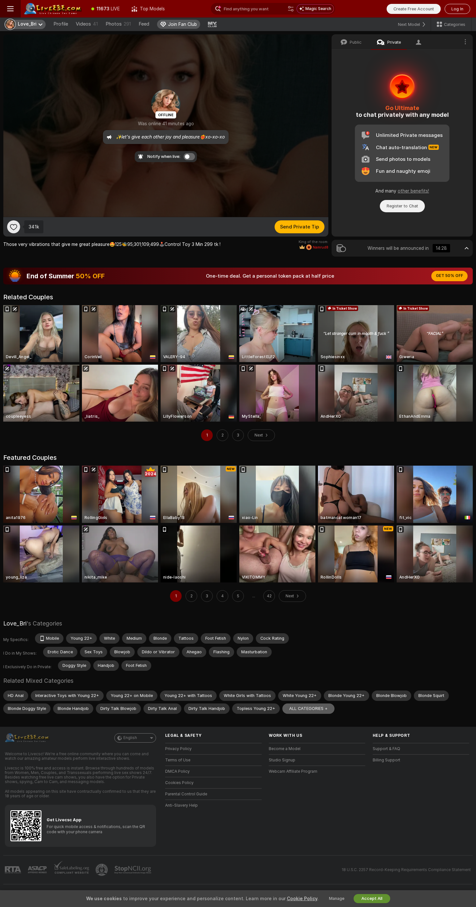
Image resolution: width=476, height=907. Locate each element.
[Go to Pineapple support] (102, 870)
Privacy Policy (178, 749)
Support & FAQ (386, 749)
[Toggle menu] (10, 8)
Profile (60, 24)
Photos (118, 24)
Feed (144, 24)
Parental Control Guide (186, 794)
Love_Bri (15, 623)
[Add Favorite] (13, 226)
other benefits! (413, 191)
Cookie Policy (302, 898)
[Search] (290, 8)
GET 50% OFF (449, 275)
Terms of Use (177, 760)
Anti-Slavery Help (181, 805)
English (130, 738)
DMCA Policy (177, 771)
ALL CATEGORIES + (308, 708)
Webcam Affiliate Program (293, 771)
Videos (87, 24)
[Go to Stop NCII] (133, 870)
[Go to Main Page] (53, 8)
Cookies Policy (179, 782)
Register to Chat (402, 206)
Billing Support (386, 760)
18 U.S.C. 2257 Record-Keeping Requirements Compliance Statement (406, 870)
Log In (457, 8)
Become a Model (284, 749)
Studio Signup (282, 760)
